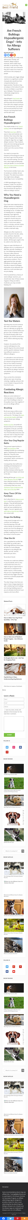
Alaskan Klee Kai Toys (9, 842)
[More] (14, 55)
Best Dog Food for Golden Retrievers (12, 807)
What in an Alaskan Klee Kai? (10, 953)
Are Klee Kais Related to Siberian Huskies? (13, 915)
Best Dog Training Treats (23, 817)
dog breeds (16, 98)
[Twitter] (8, 55)
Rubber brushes (8, 424)
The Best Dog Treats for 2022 (10, 774)
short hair (13, 132)
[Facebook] (5, 55)
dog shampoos (11, 448)
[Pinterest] (11, 55)
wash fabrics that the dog (11, 511)
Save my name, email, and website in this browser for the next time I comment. (13, 712)
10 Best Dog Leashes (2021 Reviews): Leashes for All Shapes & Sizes (12, 791)
